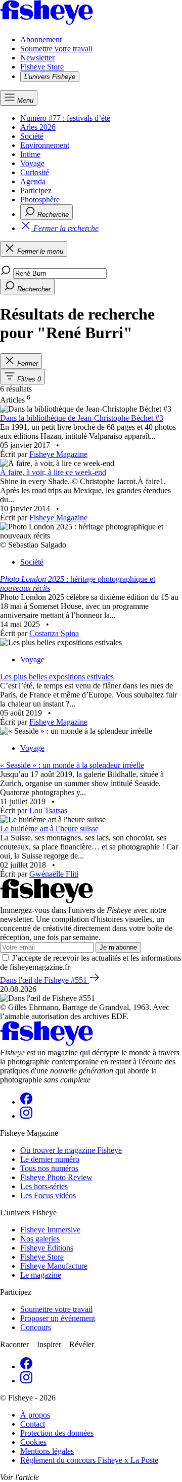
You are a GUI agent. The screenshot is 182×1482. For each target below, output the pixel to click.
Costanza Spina (54, 633)
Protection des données (57, 1433)
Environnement (44, 145)
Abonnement (41, 39)
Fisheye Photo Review (56, 1177)
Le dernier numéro (49, 1159)
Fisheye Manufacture (53, 1266)
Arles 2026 (38, 127)
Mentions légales (47, 1451)
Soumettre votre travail (56, 48)
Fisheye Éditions (46, 1247)
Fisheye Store (42, 66)
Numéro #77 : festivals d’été (65, 118)
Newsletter (37, 57)
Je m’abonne (118, 947)
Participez (36, 190)
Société (31, 136)
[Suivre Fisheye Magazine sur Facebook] (26, 1102)
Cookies (33, 1442)
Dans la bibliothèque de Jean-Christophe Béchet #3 (81, 418)
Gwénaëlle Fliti (53, 874)
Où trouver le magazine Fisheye (71, 1150)
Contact (32, 1424)
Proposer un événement (57, 1318)
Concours (35, 1327)
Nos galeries (40, 1238)
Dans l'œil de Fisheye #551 (44, 980)
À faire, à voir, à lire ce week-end (53, 472)
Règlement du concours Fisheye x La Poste (89, 1460)
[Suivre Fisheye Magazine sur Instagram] (26, 1116)
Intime (30, 154)
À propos (35, 1415)
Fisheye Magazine (58, 454)
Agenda (33, 181)
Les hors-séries (44, 1186)
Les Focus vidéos (48, 1195)
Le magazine (40, 1275)
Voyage (32, 163)
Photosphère (40, 199)
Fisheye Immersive (50, 1229)
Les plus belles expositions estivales (57, 676)
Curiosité (34, 172)
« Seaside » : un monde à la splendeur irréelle (72, 765)
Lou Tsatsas (48, 810)
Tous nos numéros (49, 1168)
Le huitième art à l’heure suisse (49, 828)
